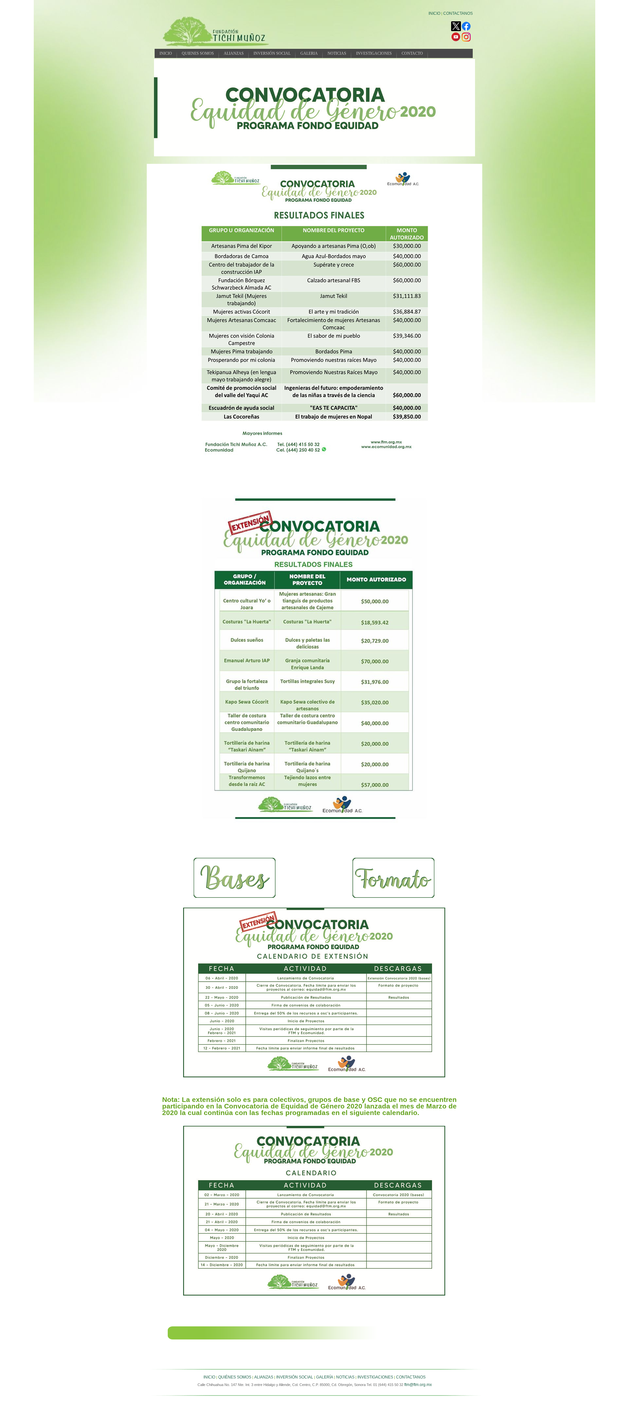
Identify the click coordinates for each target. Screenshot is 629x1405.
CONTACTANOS (458, 13)
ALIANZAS (234, 53)
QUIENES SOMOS (198, 53)
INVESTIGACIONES (374, 53)
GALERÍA (324, 1377)
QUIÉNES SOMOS (234, 1377)
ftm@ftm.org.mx (418, 1384)
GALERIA (309, 53)
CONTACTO (412, 53)
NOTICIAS (337, 53)
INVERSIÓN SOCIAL (272, 53)
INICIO (434, 13)
